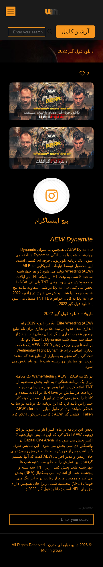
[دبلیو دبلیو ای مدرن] (51, 11)
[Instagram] (54, 558)
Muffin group (51, 550)
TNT (44, 282)
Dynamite (28, 249)
